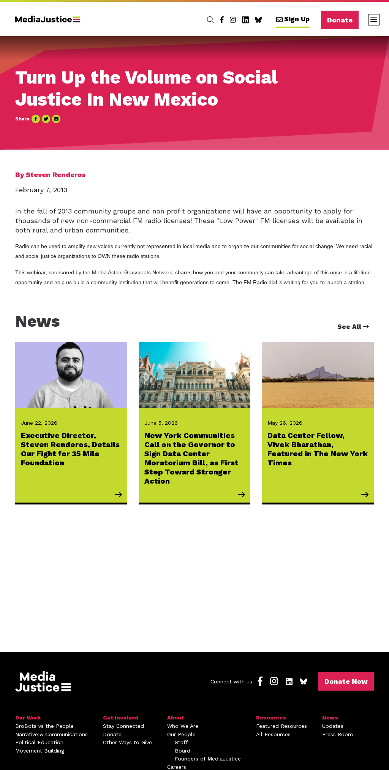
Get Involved (121, 718)
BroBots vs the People (44, 726)
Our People (181, 734)
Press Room (337, 734)
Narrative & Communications (51, 734)
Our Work (28, 718)
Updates (332, 726)
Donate (340, 20)
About (175, 718)
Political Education (39, 742)
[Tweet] (46, 119)
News (330, 718)
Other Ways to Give (127, 742)
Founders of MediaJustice (208, 759)
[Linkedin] (245, 20)
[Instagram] (233, 20)
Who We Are (182, 726)
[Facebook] (222, 20)
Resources (271, 718)
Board (182, 751)
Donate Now (346, 681)
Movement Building (39, 751)
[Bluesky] (258, 20)
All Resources (273, 734)
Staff (181, 742)
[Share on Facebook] (36, 119)
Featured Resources (281, 726)
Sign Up (297, 19)
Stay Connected (123, 726)
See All (350, 326)
